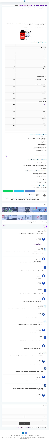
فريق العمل (22, 435)
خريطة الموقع (26, 435)
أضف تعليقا (3, 225)
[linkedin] (23, 433)
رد (42, 235)
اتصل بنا (12, 435)
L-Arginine (44, 104)
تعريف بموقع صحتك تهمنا (17, 435)
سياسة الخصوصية (31, 435)
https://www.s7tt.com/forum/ (37, 244)
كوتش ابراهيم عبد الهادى (34, 194)
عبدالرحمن (41, 352)
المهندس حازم (41, 336)
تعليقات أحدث (45, 227)
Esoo (42, 230)
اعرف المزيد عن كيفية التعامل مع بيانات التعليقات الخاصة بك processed (24, 427)
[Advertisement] (26, 16)
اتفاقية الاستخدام (36, 435)
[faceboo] (26, 433)
